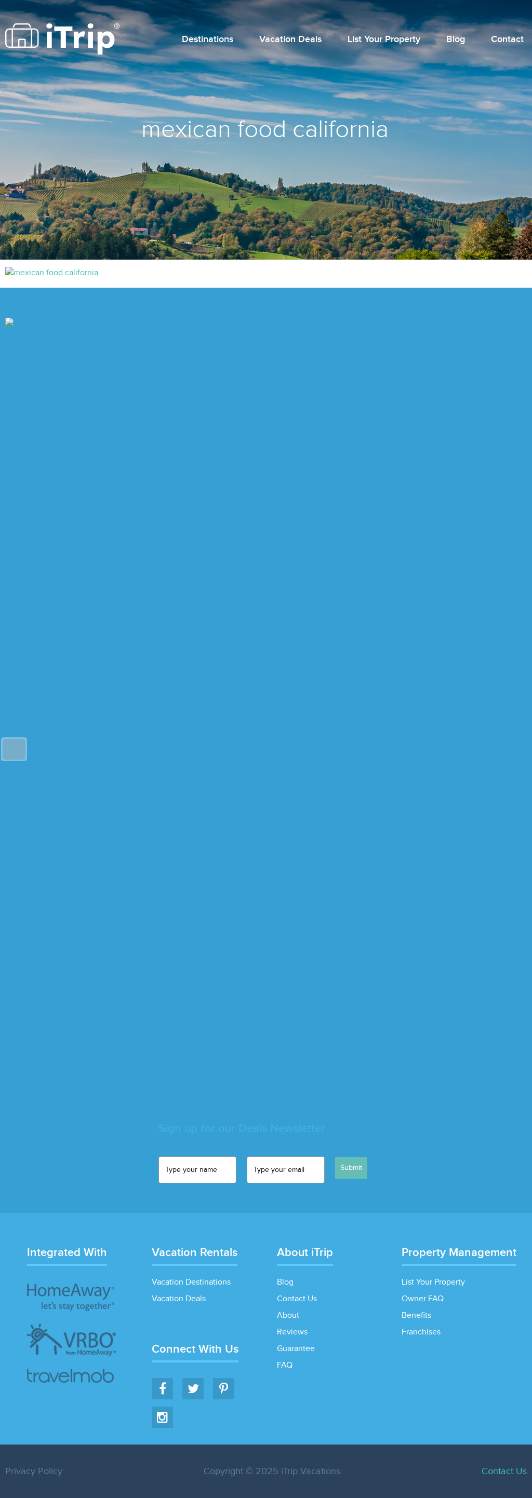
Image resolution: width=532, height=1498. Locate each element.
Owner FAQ (423, 1299)
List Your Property (384, 40)
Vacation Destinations (191, 1282)
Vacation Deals (290, 40)
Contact (507, 40)
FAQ (284, 1365)
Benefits (416, 1315)
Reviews (292, 1332)
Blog (455, 40)
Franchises (421, 1332)
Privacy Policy (33, 1471)
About (288, 1315)
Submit (351, 1168)
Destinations (207, 40)
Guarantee (296, 1349)
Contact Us (297, 1299)
